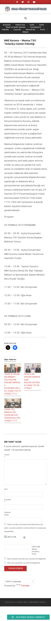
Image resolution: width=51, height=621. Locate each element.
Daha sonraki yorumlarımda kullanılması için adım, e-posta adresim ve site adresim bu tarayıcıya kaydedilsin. (25, 527)
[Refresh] (24, 537)
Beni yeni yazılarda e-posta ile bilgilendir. (23, 563)
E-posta (7, 501)
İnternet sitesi (7, 513)
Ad (6, 489)
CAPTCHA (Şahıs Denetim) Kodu (35, 550)
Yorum (6, 456)
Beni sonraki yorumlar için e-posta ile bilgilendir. (26, 559)
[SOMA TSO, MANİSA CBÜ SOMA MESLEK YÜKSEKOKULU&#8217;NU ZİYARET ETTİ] (12, 403)
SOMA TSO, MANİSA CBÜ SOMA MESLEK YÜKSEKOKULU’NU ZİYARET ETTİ (12, 415)
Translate (25, 585)
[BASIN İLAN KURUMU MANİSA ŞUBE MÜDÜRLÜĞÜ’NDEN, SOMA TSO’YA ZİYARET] (32, 368)
